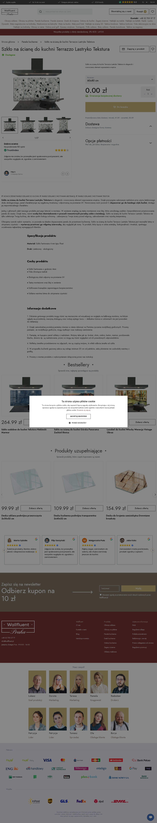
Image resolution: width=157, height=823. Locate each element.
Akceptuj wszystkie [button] (78, 416)
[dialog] (78, 411)
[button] (78, 422)
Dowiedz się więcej (83, 410)
